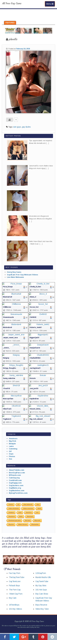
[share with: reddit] (52, 637)
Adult (39, 508)
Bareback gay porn (15, 520)
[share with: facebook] (5, 637)
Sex (10, 459)
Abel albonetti (28, 504)
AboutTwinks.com (16, 470)
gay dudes (26, 127)
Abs (38, 504)
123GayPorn (40, 573)
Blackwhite (35, 524)
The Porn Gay (15, 590)
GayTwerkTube (41, 581)
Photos (12, 456)
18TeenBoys (14, 605)
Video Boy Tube (42, 609)
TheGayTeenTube (16, 577)
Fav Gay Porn (14, 573)
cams (11, 446)
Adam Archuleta (14, 508)
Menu (50, 4)
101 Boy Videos (15, 609)
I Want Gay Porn (15, 594)
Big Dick (12, 441)
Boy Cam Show (41, 594)
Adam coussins (28, 508)
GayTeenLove (14, 581)
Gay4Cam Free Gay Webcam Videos (22, 275)
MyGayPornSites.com (18, 493)
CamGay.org (14, 478)
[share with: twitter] (14, 637)
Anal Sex (29, 512)
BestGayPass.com (17, 473)
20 (18, 504)
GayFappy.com (15, 483)
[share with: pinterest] (43, 637)
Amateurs (13, 438)
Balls (21, 516)
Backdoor (12, 516)
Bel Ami (27, 520)
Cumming (13, 449)
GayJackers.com (16, 485)
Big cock (37, 520)
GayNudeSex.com (16, 490)
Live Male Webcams (15, 277)
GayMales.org (15, 488)
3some (11, 504)
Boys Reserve (41, 605)
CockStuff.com (15, 480)
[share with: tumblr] (33, 637)
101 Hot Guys (41, 590)
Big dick (11, 524)
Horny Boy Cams (14, 272)
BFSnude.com (15, 475)
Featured (10, 23)
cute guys (17, 127)
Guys (11, 454)
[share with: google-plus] (23, 637)
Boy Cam (12, 598)
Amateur (11, 512)
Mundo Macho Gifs (43, 577)
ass (37, 512)
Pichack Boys (14, 585)
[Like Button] (9, 120)
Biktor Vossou (22, 524)
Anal (20, 512)
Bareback (30, 516)
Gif (10, 451)
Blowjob (12, 444)
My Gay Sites (40, 585)
